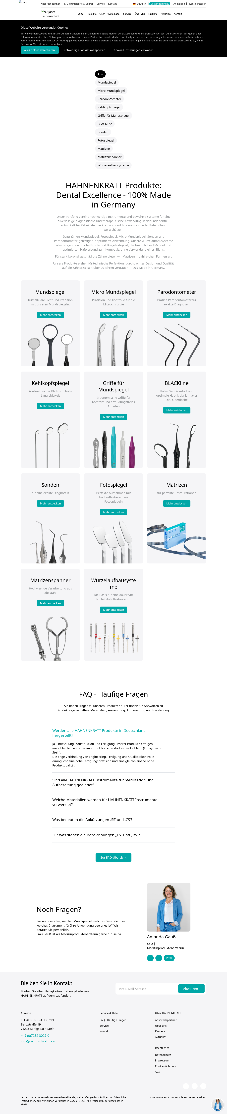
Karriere (160, 1031)
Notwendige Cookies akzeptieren (84, 50)
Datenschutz (163, 1055)
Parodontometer (109, 99)
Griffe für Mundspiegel (113, 115)
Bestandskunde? (160, 3)
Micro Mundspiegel (111, 91)
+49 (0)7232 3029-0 (35, 1035)
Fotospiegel (106, 140)
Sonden (103, 132)
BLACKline (105, 124)
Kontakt (112, 3)
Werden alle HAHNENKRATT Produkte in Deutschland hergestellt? (99, 733)
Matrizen (104, 149)
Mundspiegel (107, 82)
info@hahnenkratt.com (38, 1041)
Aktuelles (166, 14)
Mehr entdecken (50, 315)
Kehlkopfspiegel (109, 107)
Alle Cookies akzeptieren (40, 50)
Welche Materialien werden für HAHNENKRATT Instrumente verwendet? (104, 802)
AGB (157, 1072)
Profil (169, 958)
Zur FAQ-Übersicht (113, 857)
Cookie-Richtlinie (165, 1066)
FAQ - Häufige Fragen (113, 1020)
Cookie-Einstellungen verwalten (134, 50)
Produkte (92, 14)
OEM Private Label (109, 14)
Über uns (161, 1025)
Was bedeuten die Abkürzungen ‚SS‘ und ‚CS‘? (92, 819)
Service (101, 3)
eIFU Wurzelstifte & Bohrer (78, 3)
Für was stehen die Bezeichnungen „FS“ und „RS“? (96, 834)
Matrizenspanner (109, 157)
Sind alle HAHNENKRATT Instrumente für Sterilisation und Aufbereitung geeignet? (103, 782)
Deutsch (141, 3)
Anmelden (179, 3)
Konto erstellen (197, 3)
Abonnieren (191, 989)
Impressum (162, 1060)
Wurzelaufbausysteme (113, 165)
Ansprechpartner (50, 3)
